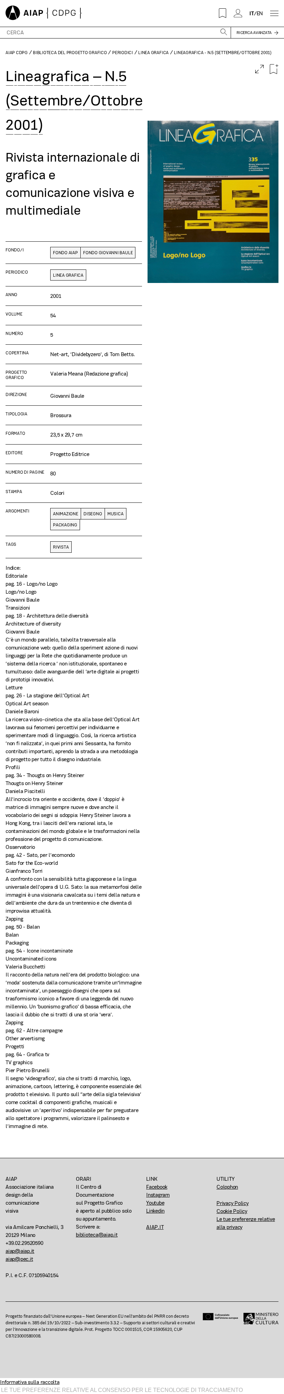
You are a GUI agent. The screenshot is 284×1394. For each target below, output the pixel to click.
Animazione (65, 513)
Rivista (61, 547)
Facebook (156, 1187)
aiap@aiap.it (20, 1251)
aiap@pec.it (19, 1259)
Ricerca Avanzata (254, 32)
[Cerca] (224, 32)
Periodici (122, 52)
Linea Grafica (153, 52)
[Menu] (274, 13)
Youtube (155, 1203)
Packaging (65, 525)
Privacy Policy (232, 1203)
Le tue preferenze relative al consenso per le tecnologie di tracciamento (122, 1390)
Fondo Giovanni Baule (108, 252)
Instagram (158, 1195)
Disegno (92, 513)
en (260, 13)
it (251, 13)
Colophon (227, 1187)
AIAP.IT (154, 1227)
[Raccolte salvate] (223, 13)
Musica (115, 513)
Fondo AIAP (65, 252)
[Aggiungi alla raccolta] (273, 69)
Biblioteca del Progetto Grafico (70, 52)
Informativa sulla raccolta (30, 1382)
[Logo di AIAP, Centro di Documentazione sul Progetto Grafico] (44, 13)
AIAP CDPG (17, 52)
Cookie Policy (231, 1211)
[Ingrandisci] (259, 69)
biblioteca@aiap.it (97, 1235)
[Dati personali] (238, 13)
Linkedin (155, 1211)
